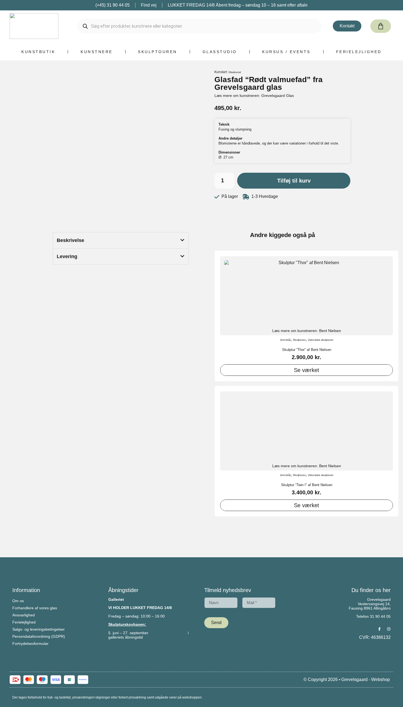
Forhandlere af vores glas (34, 608)
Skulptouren (157, 52)
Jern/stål (285, 339)
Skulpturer (299, 339)
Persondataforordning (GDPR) (38, 636)
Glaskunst (234, 72)
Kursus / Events (286, 52)
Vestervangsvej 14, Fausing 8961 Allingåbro (370, 606)
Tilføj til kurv (294, 181)
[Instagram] (389, 629)
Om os (18, 601)
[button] (120, 240)
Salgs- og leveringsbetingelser (38, 629)
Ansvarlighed (23, 615)
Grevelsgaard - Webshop (365, 679)
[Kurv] (380, 26)
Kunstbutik (38, 52)
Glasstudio (220, 52)
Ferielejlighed (359, 52)
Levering (67, 256)
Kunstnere (97, 52)
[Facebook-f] (379, 629)
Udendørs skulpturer (320, 339)
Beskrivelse (70, 240)
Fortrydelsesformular (30, 643)
